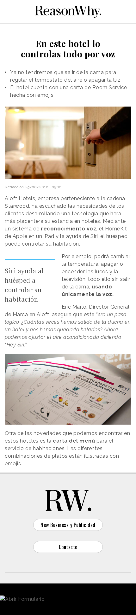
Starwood (17, 206)
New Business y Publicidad (68, 525)
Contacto (68, 547)
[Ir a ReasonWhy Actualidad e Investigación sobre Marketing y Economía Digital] (68, 10)
